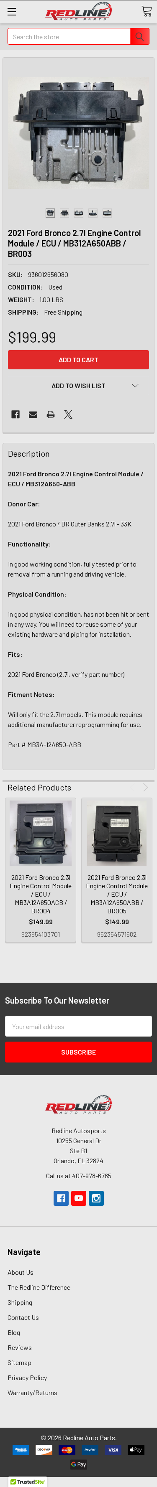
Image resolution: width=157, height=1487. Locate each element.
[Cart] (146, 11)
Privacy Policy (27, 1377)
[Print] (50, 414)
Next (144, 787)
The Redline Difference (39, 1287)
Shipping (20, 1302)
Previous (134, 787)
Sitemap (19, 1362)
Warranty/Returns (32, 1392)
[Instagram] (96, 1198)
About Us (20, 1272)
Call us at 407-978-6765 (78, 1175)
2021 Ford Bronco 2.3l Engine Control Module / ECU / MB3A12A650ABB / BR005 (117, 894)
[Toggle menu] (11, 11)
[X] (68, 414)
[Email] (33, 414)
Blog (14, 1332)
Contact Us (23, 1317)
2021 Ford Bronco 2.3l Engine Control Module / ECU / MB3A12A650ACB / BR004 (41, 894)
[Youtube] (78, 1198)
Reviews (20, 1347)
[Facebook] (15, 414)
